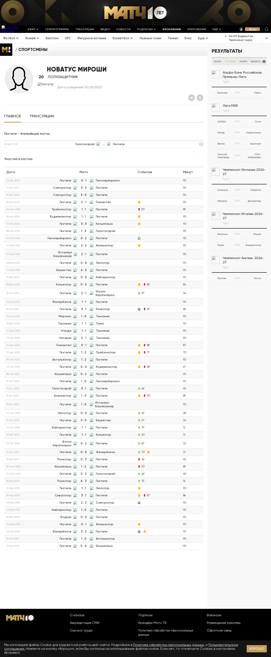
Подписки (145, 615)
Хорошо (256, 649)
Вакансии (214, 615)
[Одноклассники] (200, 97)
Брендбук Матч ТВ (152, 623)
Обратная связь (219, 630)
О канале (77, 615)
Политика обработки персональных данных (165, 633)
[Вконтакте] (191, 97)
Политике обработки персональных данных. (169, 645)
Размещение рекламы (224, 623)
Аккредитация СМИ (84, 623)
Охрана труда (81, 630)
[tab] (12, 116)
